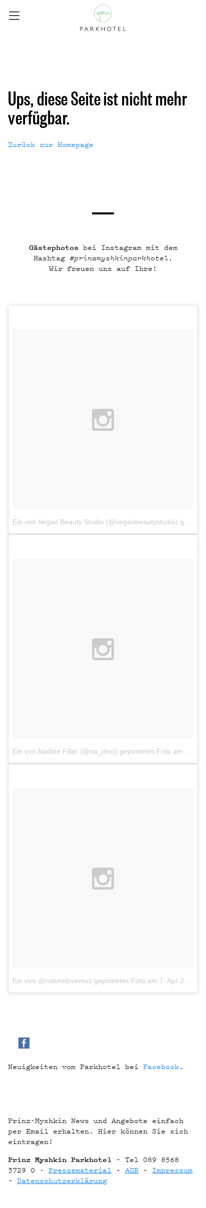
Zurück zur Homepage (51, 144)
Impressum (172, 1170)
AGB (131, 1170)
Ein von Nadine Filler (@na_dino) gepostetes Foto (91, 751)
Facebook (161, 1066)
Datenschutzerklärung (62, 1180)
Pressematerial (80, 1170)
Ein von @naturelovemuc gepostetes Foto (79, 981)
